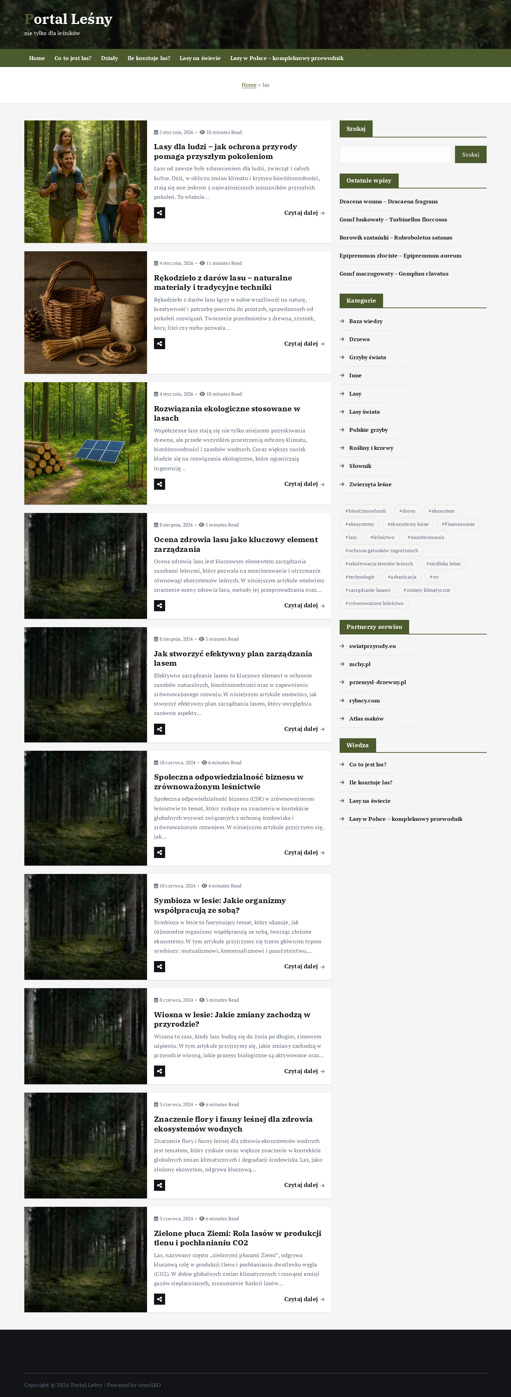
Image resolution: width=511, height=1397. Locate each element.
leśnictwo (383, 537)
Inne (355, 375)
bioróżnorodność (367, 510)
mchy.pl (360, 664)
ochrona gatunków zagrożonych (383, 550)
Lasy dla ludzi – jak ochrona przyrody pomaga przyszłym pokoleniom (225, 151)
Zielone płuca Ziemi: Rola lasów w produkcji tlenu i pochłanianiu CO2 (237, 1238)
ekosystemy (361, 524)
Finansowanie (460, 524)
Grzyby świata (367, 357)
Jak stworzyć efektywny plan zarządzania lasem (233, 658)
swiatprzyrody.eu (372, 646)
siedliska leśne (445, 563)
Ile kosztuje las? (149, 58)
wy (436, 576)
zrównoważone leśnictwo (376, 603)
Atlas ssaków (366, 718)
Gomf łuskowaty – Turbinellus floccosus (393, 219)
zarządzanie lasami (369, 590)
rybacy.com (364, 700)
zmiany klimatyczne (429, 590)
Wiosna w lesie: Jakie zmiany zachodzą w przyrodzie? (232, 1019)
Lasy (355, 393)
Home (37, 58)
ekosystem (443, 510)
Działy (109, 58)
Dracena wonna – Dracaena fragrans (389, 201)
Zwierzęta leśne (370, 484)
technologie (362, 576)
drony (409, 510)
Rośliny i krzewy (371, 448)
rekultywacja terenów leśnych (381, 563)
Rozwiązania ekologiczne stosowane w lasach (227, 413)
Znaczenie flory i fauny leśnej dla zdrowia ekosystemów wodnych (233, 1124)
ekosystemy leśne (409, 524)
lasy (353, 537)
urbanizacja (403, 576)
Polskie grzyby (368, 430)
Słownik (360, 466)
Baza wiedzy (365, 321)
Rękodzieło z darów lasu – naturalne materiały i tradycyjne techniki (223, 282)
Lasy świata (364, 411)
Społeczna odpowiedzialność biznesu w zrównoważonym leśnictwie (228, 781)
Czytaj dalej (301, 213)
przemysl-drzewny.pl (377, 682)
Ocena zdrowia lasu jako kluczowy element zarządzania (235, 544)
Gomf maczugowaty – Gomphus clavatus (394, 273)
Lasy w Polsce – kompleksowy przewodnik (286, 58)
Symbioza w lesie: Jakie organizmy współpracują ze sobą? (220, 905)
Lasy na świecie (200, 58)
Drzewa (359, 339)
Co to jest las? (73, 58)
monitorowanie (427, 537)
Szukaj (356, 129)
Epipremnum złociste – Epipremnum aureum (401, 255)
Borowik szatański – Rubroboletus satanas (396, 237)
